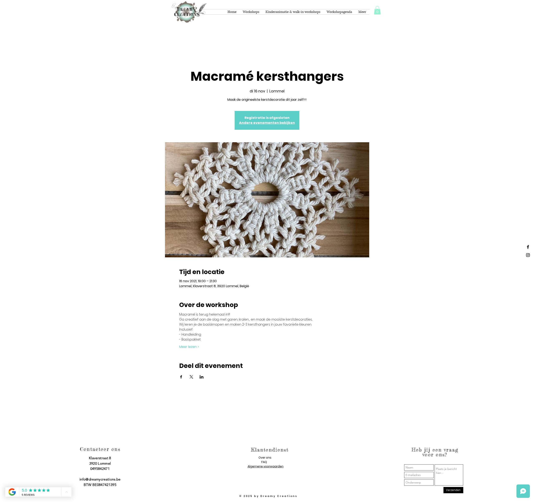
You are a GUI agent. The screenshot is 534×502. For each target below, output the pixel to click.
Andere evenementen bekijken (267, 122)
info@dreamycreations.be (100, 479)
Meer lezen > (189, 347)
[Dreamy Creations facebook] (527, 246)
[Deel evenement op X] (191, 377)
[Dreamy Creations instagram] (527, 255)
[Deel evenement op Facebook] (181, 377)
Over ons (264, 457)
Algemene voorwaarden (265, 466)
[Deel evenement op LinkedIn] (202, 377)
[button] (377, 10)
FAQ (264, 462)
